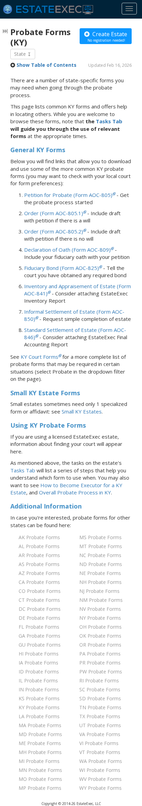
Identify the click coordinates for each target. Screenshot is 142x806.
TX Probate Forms (99, 716)
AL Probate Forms (39, 546)
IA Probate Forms (38, 662)
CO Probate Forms (40, 591)
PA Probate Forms (100, 653)
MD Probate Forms (40, 734)
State (20, 54)
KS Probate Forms (39, 698)
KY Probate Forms (39, 707)
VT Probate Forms (99, 752)
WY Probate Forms (100, 788)
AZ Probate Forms (39, 573)
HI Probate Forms (39, 653)
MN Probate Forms (40, 770)
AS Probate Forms (39, 564)
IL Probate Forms (38, 680)
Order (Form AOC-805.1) (53, 213)
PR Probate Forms (100, 662)
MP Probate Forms (40, 788)
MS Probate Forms (100, 537)
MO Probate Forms (40, 779)
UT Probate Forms (100, 725)
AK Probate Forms (39, 537)
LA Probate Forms (39, 716)
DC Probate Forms (40, 609)
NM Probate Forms (101, 600)
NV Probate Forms (100, 609)
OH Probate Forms (100, 627)
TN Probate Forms (100, 707)
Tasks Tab (109, 121)
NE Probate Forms (100, 573)
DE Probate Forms (39, 618)
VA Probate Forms (99, 734)
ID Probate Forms (39, 671)
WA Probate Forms (100, 761)
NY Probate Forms (100, 618)
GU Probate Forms (40, 644)
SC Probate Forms (99, 689)
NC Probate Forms (100, 555)
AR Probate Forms (39, 555)
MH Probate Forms (40, 752)
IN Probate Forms (39, 689)
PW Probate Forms (100, 671)
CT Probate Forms (39, 600)
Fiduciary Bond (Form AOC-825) (61, 267)
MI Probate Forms (39, 761)
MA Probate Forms (40, 725)
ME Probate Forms (40, 743)
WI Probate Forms (99, 770)
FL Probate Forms (39, 627)
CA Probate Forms (39, 582)
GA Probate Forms (39, 635)
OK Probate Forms (100, 635)
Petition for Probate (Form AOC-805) (68, 194)
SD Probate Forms (100, 698)
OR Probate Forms (100, 644)
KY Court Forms (39, 356)
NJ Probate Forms (99, 591)
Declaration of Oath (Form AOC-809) (67, 249)
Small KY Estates (82, 411)
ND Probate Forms (100, 564)
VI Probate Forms (99, 743)
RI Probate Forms (99, 680)
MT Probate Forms (100, 546)
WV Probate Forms (100, 779)
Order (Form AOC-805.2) (53, 231)
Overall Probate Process (75, 492)
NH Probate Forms (100, 582)
